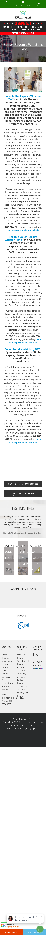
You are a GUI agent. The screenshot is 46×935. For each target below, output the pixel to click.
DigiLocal (35, 728)
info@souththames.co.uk (13, 698)
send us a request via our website (23, 230)
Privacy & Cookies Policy (23, 719)
